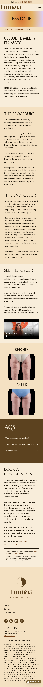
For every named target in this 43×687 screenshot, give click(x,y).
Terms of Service (15, 553)
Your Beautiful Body (17, 29)
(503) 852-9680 (9, 636)
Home (6, 29)
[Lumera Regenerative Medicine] (11, 7)
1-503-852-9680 (25, 2)
